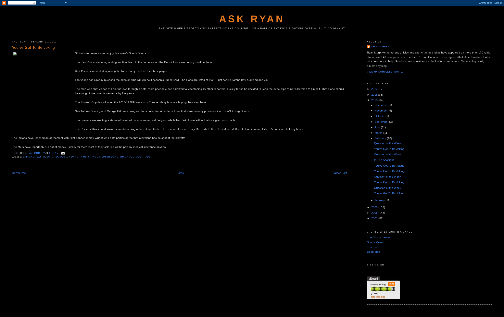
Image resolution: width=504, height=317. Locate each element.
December (381, 105)
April (378, 127)
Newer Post (19, 172)
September (382, 121)
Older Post (340, 172)
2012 (374, 88)
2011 (374, 94)
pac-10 (96, 157)
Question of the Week (387, 143)
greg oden (59, 157)
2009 (374, 207)
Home (180, 172)
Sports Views (375, 242)
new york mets (79, 157)
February (381, 138)
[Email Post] (62, 153)
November (381, 110)
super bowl (110, 157)
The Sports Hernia (378, 237)
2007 (374, 218)
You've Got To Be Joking (389, 148)
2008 (374, 212)
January (380, 200)
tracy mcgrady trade (135, 157)
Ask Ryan (252, 18)
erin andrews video (36, 157)
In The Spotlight (384, 159)
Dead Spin (373, 251)
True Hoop (373, 247)
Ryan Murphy (380, 46)
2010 (374, 100)
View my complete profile (385, 72)
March (379, 132)
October (380, 116)
